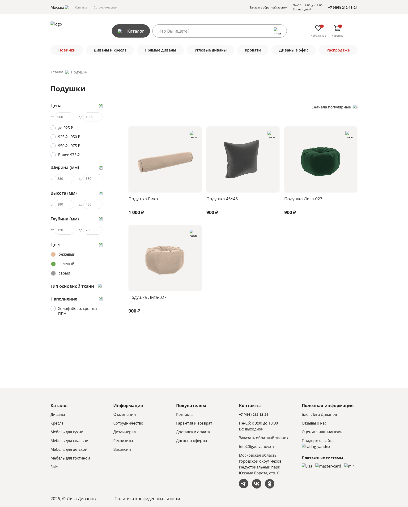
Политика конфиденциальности (147, 498)
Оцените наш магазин (322, 431)
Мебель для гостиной (70, 458)
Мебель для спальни (69, 440)
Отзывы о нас (314, 423)
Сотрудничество (105, 7)
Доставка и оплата (193, 431)
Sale (54, 466)
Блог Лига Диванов (319, 414)
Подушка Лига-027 (303, 199)
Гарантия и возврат (194, 423)
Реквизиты (123, 440)
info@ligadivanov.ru (256, 446)
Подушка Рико (143, 199)
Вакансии (122, 449)
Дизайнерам (124, 431)
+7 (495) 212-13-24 (342, 7)
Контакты (81, 7)
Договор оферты (191, 440)
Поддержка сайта (318, 440)
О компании (124, 414)
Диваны (58, 414)
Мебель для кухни (67, 431)
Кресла (57, 423)
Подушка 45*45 (222, 199)
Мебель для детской (69, 449)
